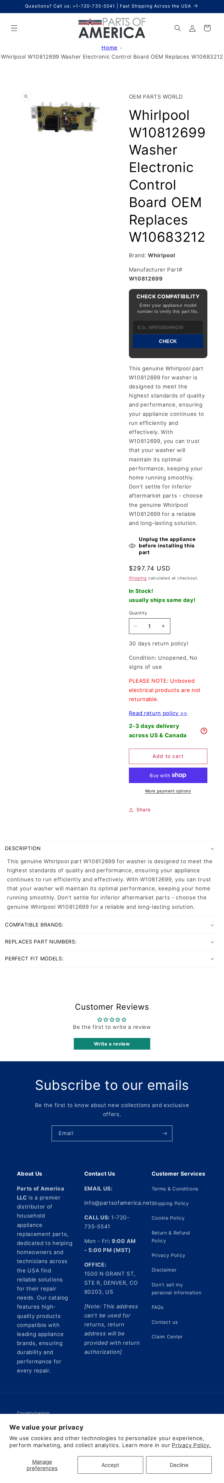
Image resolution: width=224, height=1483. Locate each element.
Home (110, 47)
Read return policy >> (158, 713)
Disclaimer (164, 1270)
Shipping (138, 578)
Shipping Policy (170, 1203)
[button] (14, 28)
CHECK (168, 341)
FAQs (158, 1307)
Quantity (138, 613)
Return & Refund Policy (171, 1237)
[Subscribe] (164, 1133)
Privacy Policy (169, 1255)
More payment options (168, 791)
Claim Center (167, 1337)
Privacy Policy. (191, 1445)
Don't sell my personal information (177, 1288)
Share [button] (143, 810)
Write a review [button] (112, 1044)
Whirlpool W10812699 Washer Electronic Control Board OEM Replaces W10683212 (112, 56)
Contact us (165, 1322)
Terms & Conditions (175, 1189)
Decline (179, 1465)
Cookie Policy (168, 1218)
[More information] (203, 730)
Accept (110, 1465)
